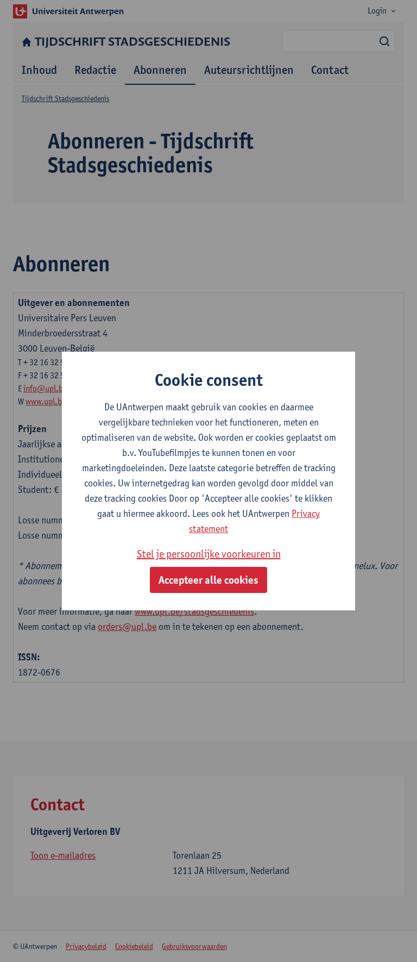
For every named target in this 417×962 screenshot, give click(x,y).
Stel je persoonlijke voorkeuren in (209, 553)
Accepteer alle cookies (208, 579)
